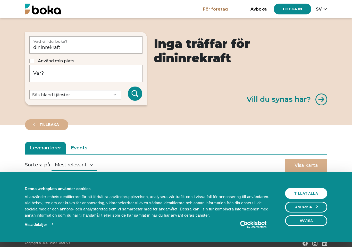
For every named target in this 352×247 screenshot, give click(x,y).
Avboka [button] (258, 9)
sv (319, 9)
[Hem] (43, 9)
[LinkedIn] (324, 243)
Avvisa (306, 221)
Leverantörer (45, 148)
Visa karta (306, 165)
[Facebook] (305, 243)
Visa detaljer (36, 224)
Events (79, 148)
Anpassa (303, 207)
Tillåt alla (306, 193)
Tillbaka (48, 124)
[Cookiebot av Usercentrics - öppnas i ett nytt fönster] (253, 224)
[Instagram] (314, 243)
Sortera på (37, 165)
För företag (215, 9)
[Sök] (135, 94)
